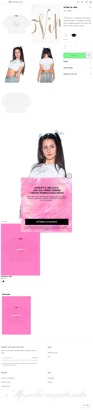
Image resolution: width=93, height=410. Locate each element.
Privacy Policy (54, 226)
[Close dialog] (69, 176)
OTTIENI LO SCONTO (46, 222)
